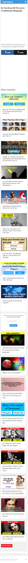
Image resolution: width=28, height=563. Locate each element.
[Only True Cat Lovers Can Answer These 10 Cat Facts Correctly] (14, 220)
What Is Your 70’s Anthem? (11, 373)
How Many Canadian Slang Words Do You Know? (12, 207)
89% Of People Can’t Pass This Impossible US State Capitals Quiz (12, 420)
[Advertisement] (14, 28)
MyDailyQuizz (7, 2)
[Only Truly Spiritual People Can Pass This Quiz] (14, 269)
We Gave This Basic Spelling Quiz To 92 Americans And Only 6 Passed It (14, 111)
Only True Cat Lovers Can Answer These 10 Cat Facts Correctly (12, 230)
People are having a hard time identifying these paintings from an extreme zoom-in (14, 158)
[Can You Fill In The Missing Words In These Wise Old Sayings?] (14, 244)
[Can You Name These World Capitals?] (14, 292)
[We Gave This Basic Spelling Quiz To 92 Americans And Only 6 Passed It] (14, 100)
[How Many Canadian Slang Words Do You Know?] (14, 197)
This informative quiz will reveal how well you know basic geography (13, 350)
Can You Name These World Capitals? (12, 302)
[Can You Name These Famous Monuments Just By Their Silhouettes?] (14, 172)
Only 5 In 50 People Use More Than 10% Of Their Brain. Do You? (12, 396)
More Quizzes (6, 545)
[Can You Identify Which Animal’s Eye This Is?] (14, 125)
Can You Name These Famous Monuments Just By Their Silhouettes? (13, 183)
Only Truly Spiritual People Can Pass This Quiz (13, 279)
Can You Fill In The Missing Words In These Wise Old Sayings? (12, 255)
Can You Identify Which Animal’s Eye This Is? (14, 135)
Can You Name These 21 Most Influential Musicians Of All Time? (12, 468)
